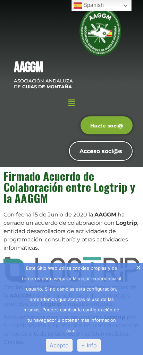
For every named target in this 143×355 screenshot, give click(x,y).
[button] (71, 103)
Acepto (59, 345)
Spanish (93, 5)
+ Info (89, 345)
